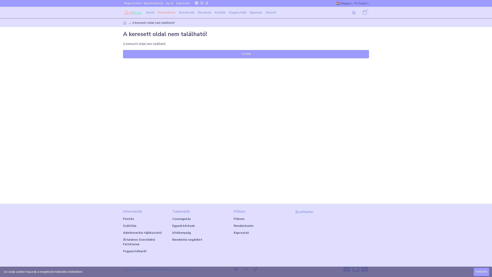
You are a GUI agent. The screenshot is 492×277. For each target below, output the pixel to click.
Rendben (481, 272)
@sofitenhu (304, 212)
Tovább (246, 54)
